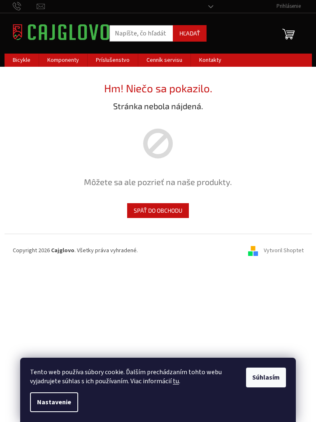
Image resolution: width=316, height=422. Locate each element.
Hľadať (189, 33)
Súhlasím (266, 377)
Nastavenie (54, 402)
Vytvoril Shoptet (284, 250)
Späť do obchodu (158, 210)
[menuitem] (22, 60)
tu (176, 381)
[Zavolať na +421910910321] (25, 6)
